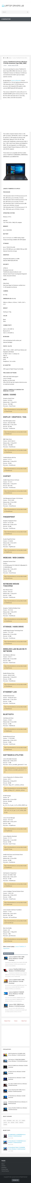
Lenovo (5, 65)
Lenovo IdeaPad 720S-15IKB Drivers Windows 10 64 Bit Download (16, 958)
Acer (5, 1120)
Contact (3, 1165)
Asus (14, 1120)
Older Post (24, 1021)
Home (15, 1021)
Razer (17, 1122)
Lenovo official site (16, 80)
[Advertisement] (15, 38)
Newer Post (7, 1021)
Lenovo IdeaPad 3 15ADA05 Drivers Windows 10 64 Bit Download (16, 993)
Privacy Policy (5, 1169)
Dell (17, 1120)
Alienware (9, 1120)
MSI (8, 1122)
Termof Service (5, 1171)
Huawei (23, 1120)
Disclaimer (4, 1167)
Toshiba (5, 1124)
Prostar (12, 1122)
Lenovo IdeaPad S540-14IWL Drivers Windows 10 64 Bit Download (17, 981)
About (3, 1164)
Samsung (21, 1122)
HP (19, 1120)
